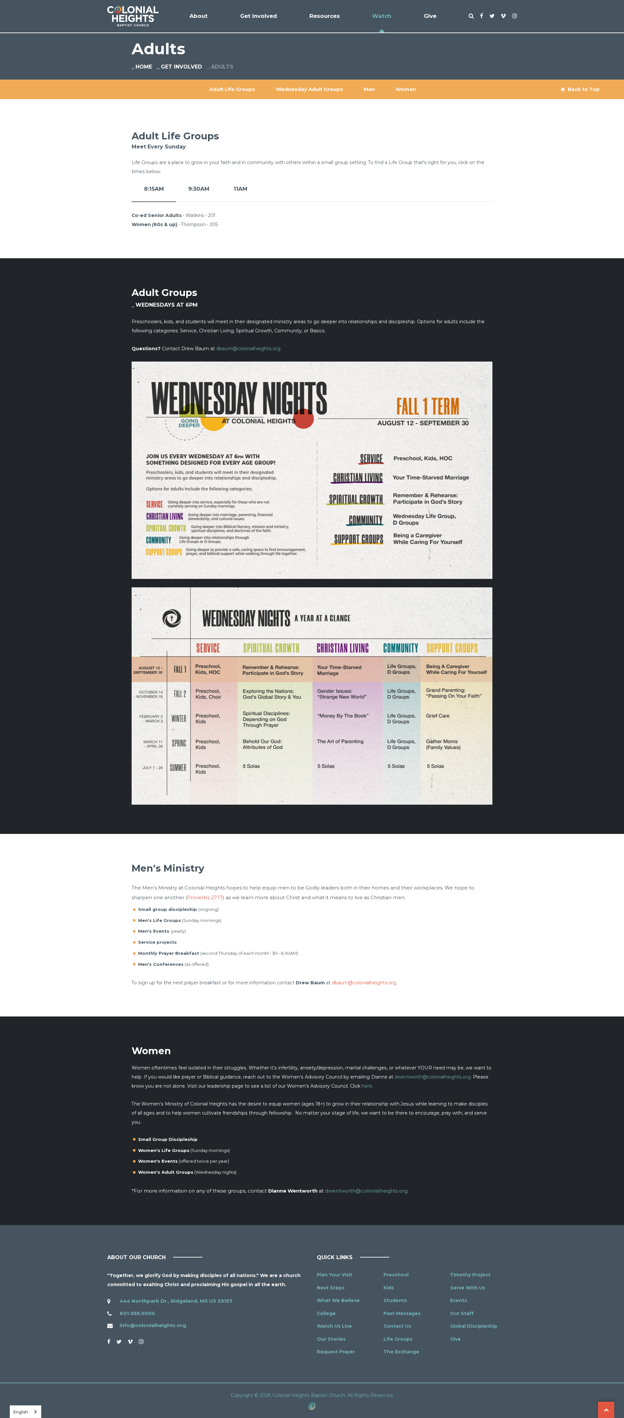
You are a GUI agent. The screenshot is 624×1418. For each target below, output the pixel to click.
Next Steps (330, 1288)
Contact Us (397, 1326)
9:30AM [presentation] (198, 189)
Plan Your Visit (334, 1275)
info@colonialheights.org (153, 1325)
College (326, 1313)
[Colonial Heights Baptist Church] (133, 16)
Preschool (396, 1275)
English (20, 1411)
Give (455, 1339)
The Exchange (401, 1352)
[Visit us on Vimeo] (130, 1341)
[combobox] (25, 1411)
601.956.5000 (137, 1313)
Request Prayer (336, 1352)
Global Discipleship (473, 1326)
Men (369, 89)
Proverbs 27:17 (205, 897)
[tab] (154, 194)
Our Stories (331, 1339)
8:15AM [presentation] (154, 189)
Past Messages (402, 1313)
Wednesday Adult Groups (309, 89)
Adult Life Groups (232, 89)
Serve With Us (467, 1288)
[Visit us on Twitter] (119, 1341)
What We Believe (338, 1300)
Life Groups (398, 1339)
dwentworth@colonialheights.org (433, 1077)
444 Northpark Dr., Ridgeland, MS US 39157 (176, 1301)
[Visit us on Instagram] (141, 1341)
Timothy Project (470, 1275)
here (367, 1086)
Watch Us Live (334, 1326)
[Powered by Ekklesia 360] (312, 1406)
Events (458, 1300)
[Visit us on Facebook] (108, 1341)
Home (144, 67)
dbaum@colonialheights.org (248, 348)
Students (395, 1300)
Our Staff (462, 1313)
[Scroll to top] (606, 1410)
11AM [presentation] (240, 189)
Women (406, 89)
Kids (389, 1288)
